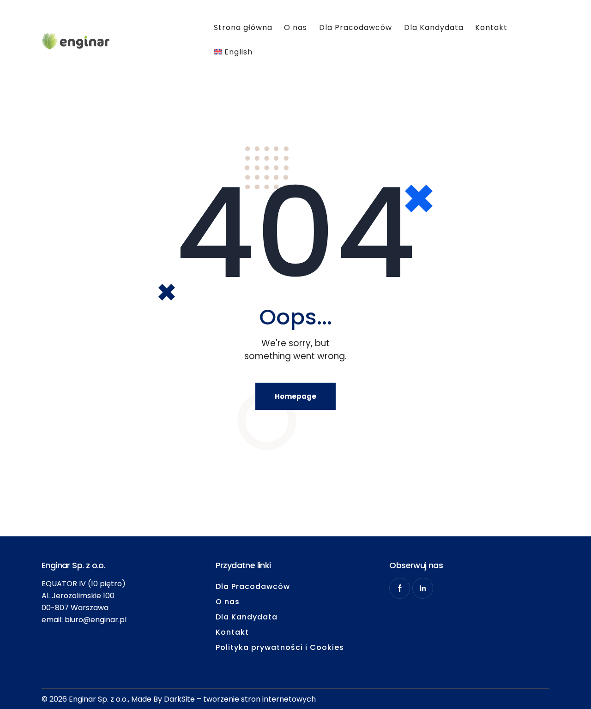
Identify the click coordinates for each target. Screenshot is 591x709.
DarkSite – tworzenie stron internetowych (240, 699)
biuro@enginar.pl (96, 619)
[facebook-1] (399, 588)
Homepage (295, 396)
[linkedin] (422, 588)
